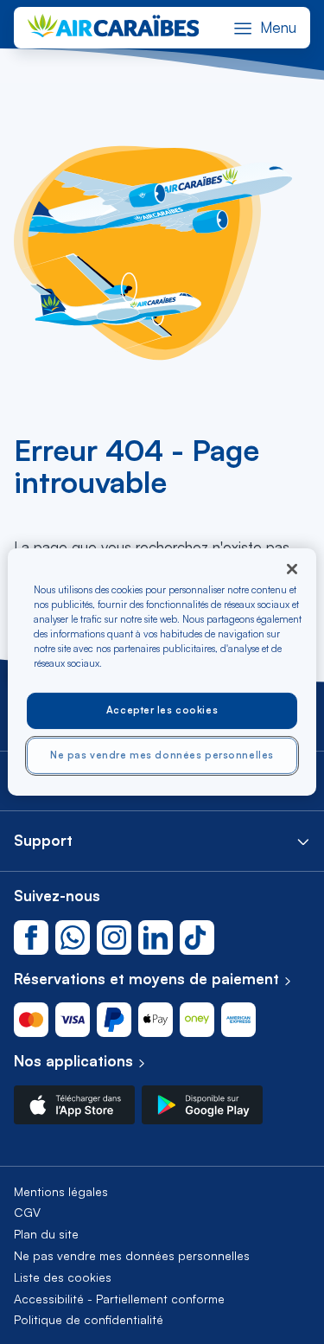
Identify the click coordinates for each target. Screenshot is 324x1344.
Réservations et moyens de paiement (146, 979)
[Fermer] (292, 569)
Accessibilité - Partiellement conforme (119, 1298)
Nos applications (73, 1061)
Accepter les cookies (162, 710)
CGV (27, 1212)
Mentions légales (61, 1191)
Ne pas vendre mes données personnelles (132, 1255)
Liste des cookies (62, 1277)
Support (43, 840)
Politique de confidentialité (88, 1319)
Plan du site (46, 1233)
